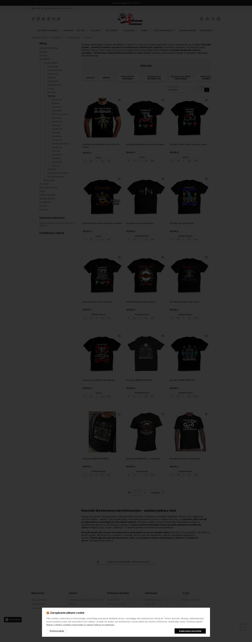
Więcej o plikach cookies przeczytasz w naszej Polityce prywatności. (80, 624)
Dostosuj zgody (57, 631)
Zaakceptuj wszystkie (190, 631)
